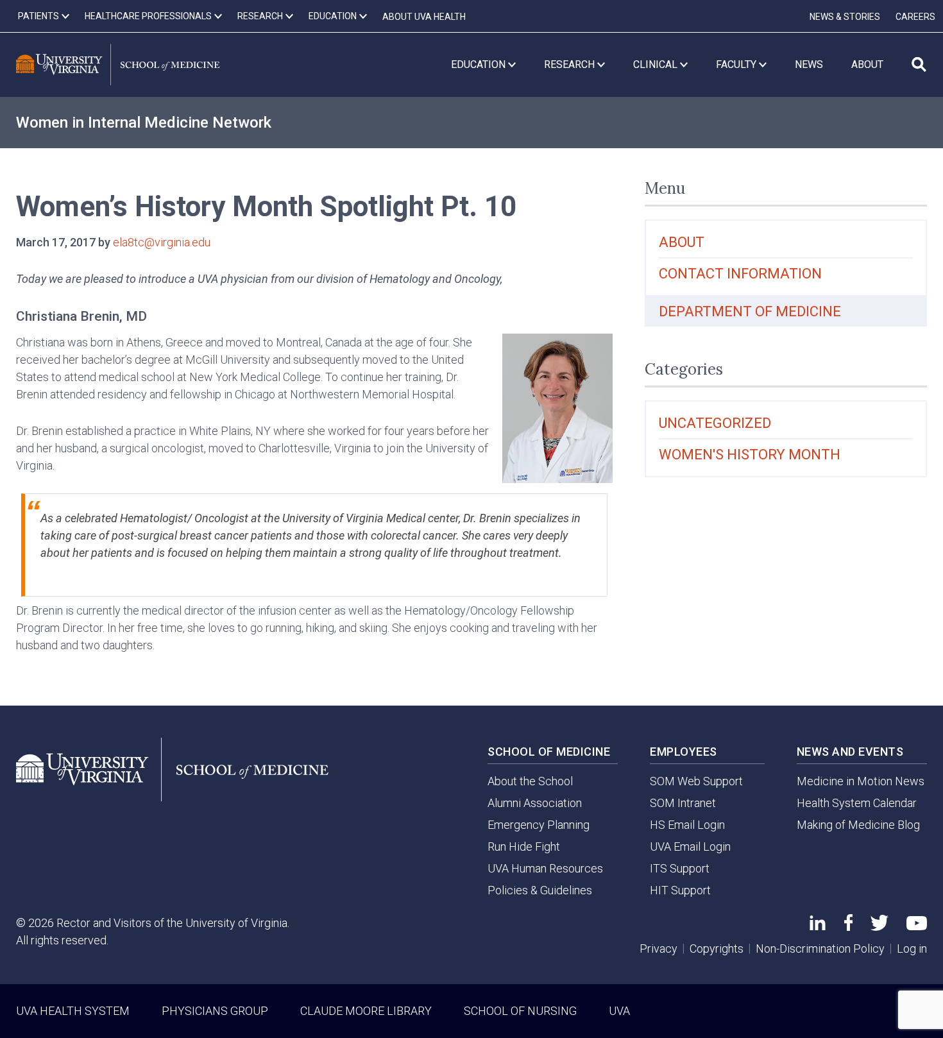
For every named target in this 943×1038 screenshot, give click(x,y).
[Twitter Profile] (879, 926)
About (681, 242)
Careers (915, 17)
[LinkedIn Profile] (817, 926)
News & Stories (845, 17)
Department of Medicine (750, 311)
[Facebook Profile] (848, 926)
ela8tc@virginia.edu (161, 242)
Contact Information (740, 274)
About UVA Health (424, 17)
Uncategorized (715, 423)
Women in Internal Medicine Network (143, 123)
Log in (912, 948)
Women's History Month (749, 455)
